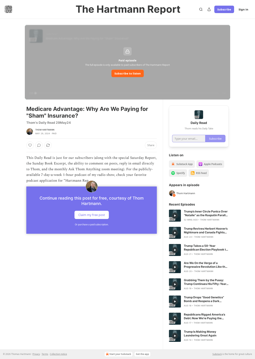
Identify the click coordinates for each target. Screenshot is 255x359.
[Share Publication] (209, 9)
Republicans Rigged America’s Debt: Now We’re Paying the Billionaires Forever (204, 316)
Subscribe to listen (127, 73)
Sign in (243, 9)
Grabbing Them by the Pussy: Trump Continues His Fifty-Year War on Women (205, 282)
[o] (175, 216)
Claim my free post (91, 215)
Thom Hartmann (45, 129)
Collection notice (58, 354)
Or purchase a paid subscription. (91, 224)
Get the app (142, 354)
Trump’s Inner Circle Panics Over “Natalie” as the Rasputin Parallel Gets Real (206, 213)
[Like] (30, 145)
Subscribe (224, 9)
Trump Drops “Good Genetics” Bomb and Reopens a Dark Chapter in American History (204, 299)
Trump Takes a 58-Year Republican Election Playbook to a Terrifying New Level (206, 247)
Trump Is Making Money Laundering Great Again (200, 333)
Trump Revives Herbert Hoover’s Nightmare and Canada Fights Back (206, 230)
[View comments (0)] (39, 145)
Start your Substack (120, 354)
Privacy (36, 354)
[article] (198, 215)
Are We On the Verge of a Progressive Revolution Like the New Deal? (205, 265)
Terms (45, 354)
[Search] (201, 9)
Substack (217, 354)
